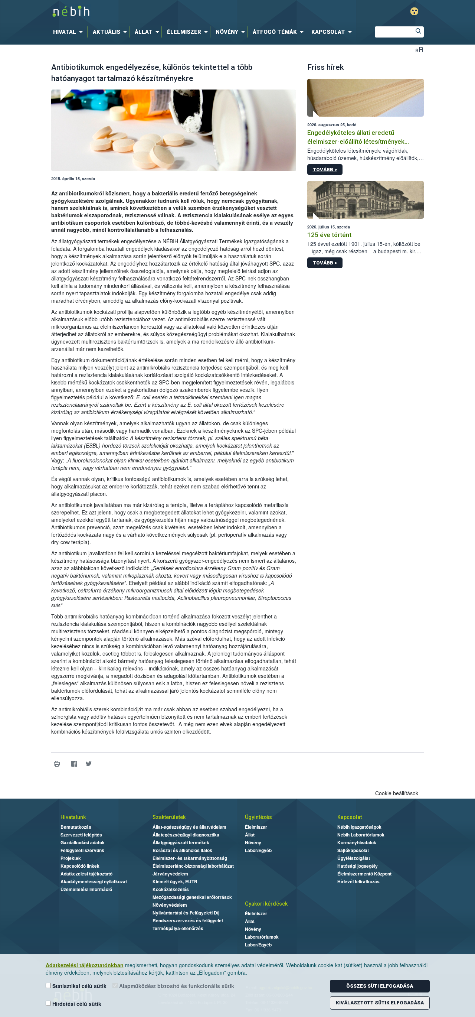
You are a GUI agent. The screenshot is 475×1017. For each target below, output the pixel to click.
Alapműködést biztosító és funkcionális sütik (176, 986)
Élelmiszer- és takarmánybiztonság (190, 858)
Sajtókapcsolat (353, 850)
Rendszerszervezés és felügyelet (188, 920)
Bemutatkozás (75, 826)
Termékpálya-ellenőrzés (178, 928)
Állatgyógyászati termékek (181, 842)
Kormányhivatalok (356, 842)
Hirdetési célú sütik (76, 1003)
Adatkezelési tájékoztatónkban (85, 965)
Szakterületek (169, 817)
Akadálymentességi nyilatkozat (93, 881)
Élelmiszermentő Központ (364, 873)
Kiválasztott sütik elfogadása (380, 1002)
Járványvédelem (170, 873)
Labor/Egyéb (258, 850)
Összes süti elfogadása (379, 986)
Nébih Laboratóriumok (360, 834)
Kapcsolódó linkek (79, 865)
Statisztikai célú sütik (79, 986)
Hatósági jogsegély (357, 865)
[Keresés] (418, 32)
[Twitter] (89, 764)
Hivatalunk (73, 817)
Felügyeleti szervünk (82, 850)
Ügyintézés (258, 817)
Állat (250, 834)
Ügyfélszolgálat (353, 858)
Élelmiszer (256, 826)
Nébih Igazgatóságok (359, 826)
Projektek (70, 858)
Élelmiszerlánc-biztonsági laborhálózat (193, 865)
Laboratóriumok (262, 936)
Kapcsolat (349, 817)
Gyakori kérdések (266, 904)
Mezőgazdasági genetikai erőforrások (192, 897)
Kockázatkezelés (171, 889)
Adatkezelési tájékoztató (86, 873)
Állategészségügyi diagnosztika (186, 834)
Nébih (158, 12)
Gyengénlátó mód (414, 11)
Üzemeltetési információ (86, 889)
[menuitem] (69, 32)
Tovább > (325, 169)
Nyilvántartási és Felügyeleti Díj (186, 912)
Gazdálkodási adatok (82, 842)
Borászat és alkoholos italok (182, 850)
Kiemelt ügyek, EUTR (175, 881)
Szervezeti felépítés (81, 834)
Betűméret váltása (419, 49)
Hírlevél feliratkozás (358, 881)
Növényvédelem (170, 904)
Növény (253, 842)
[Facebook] (74, 764)
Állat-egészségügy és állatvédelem (189, 826)
